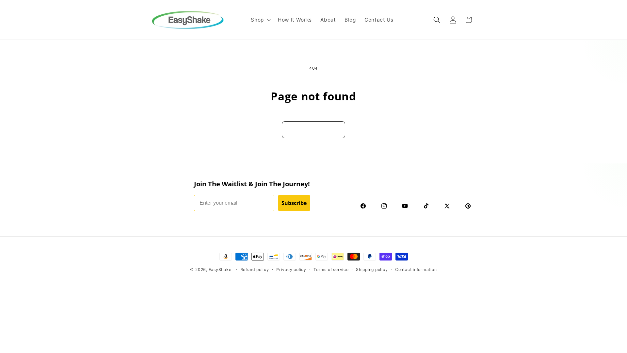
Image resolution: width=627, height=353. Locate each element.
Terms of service (331, 269)
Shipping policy (372, 269)
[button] (260, 19)
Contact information (416, 269)
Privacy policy (291, 269)
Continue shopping (313, 127)
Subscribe (294, 203)
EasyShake (220, 269)
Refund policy (254, 269)
